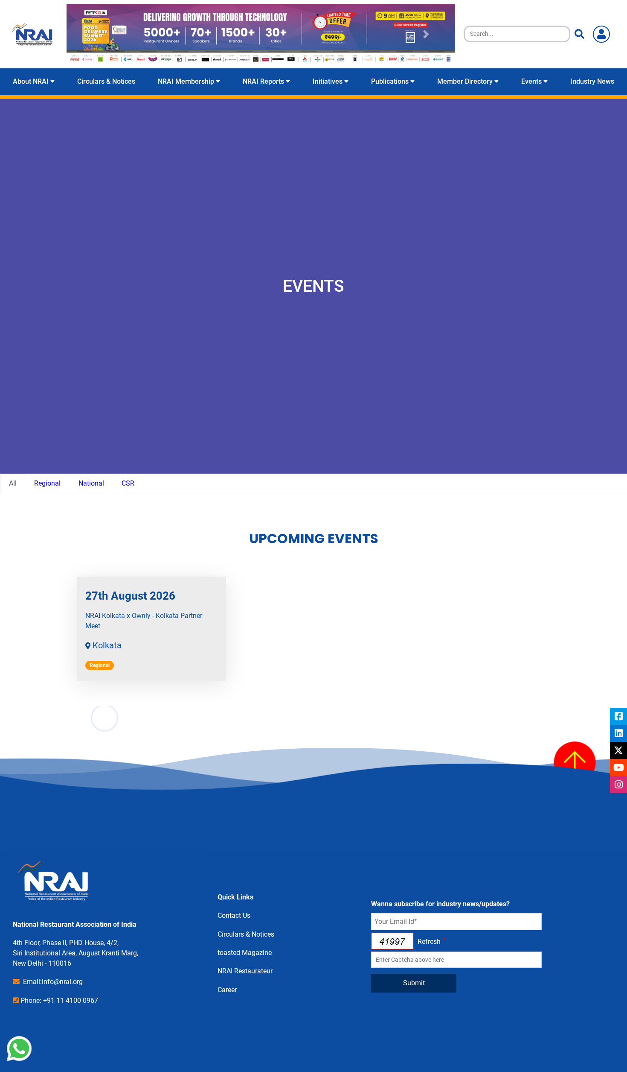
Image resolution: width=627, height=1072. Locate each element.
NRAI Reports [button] (264, 81)
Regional (47, 483)
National (91, 483)
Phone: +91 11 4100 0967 (59, 1000)
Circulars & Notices (246, 934)
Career (227, 990)
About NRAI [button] (31, 81)
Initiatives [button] (328, 81)
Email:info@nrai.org (53, 982)
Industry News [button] (592, 81)
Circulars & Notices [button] (106, 81)
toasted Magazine (245, 953)
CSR (128, 483)
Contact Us (234, 915)
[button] (96, 34)
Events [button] (532, 81)
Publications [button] (390, 81)
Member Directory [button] (465, 81)
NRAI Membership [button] (187, 81)
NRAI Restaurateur (245, 971)
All (13, 483)
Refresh (429, 941)
